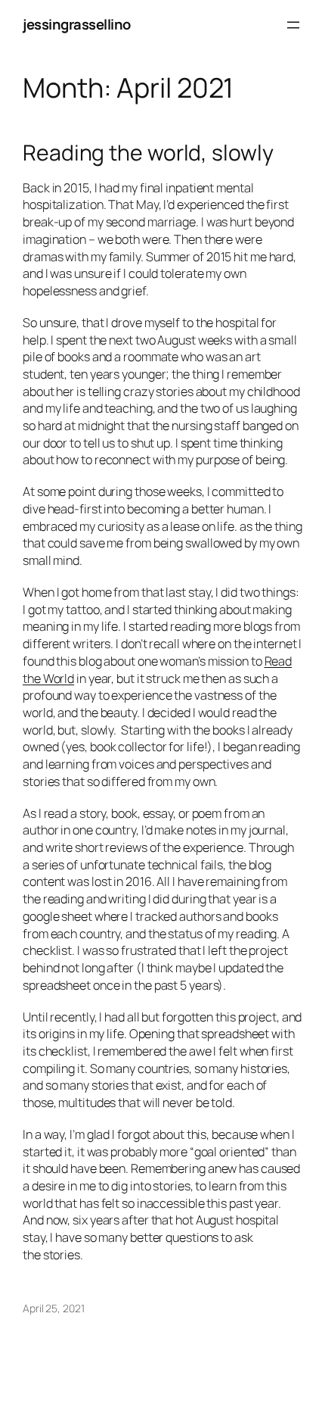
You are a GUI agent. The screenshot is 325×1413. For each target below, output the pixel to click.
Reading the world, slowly (148, 153)
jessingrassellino (77, 24)
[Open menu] (293, 25)
